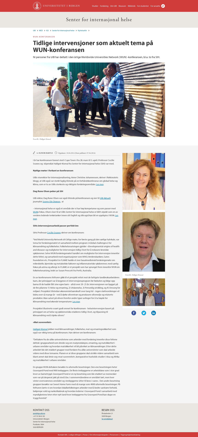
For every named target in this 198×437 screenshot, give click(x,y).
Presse (85, 435)
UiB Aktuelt (105, 198)
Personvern (114, 435)
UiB (34, 30)
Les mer (99, 184)
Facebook (133, 313)
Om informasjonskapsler (98, 435)
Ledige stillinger (75, 435)
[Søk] (163, 6)
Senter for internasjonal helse (99, 19)
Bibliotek (131, 6)
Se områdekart (107, 419)
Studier (95, 6)
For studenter (143, 6)
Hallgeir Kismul (40, 329)
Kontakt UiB (62, 435)
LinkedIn (153, 313)
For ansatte (155, 6)
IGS (47, 30)
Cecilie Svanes (54, 232)
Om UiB (113, 6)
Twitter (143, 313)
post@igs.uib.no (39, 413)
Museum (122, 6)
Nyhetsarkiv (82, 30)
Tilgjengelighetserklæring (130, 435)
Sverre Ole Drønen (51, 201)
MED (41, 30)
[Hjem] (37, 6)
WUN (35, 211)
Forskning (104, 6)
